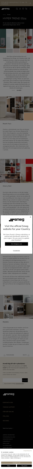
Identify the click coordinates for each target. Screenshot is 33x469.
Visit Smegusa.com (16, 244)
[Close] (30, 217)
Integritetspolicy (27, 450)
